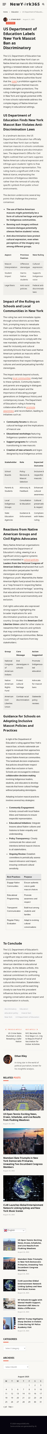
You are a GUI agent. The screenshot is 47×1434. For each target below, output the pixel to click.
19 (12, 1397)
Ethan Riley (16, 19)
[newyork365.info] (25, 4)
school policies (31, 559)
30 (35, 1402)
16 (35, 1393)
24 (41, 1397)
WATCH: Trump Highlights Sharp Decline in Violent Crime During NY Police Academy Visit (30, 1322)
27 (18, 1402)
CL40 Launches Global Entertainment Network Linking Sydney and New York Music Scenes (23, 1207)
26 (12, 1402)
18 (6, 1397)
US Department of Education (27, 1017)
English (11, 1230)
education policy (11, 1013)
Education (10, 23)
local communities (22, 378)
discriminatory (10, 1009)
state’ (14, 81)
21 (23, 1397)
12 (12, 1393)
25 (6, 1402)
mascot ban (26, 1013)
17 (41, 1393)
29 (29, 1402)
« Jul (5, 1406)
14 (23, 1393)
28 (23, 1402)
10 (41, 1389)
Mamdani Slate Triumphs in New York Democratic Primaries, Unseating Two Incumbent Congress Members (23, 1162)
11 (6, 1393)
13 (18, 1393)
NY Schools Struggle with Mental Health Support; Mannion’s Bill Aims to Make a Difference (30, 1303)
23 (35, 1397)
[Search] (43, 4)
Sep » (10, 1406)
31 (41, 1402)
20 (18, 1397)
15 (29, 1393)
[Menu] (4, 4)
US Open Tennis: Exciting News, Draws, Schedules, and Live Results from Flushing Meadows (21, 1117)
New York (8, 1017)
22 (29, 1397)
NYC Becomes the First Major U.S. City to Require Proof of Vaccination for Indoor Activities (34, 1038)
